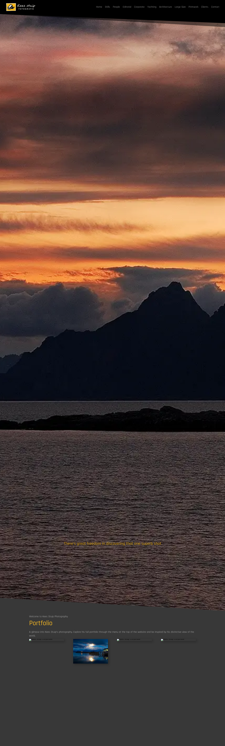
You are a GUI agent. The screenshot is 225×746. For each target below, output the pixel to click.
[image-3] (90, 662)
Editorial (127, 7)
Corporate (139, 7)
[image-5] (172, 639)
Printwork (193, 7)
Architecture (165, 7)
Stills (107, 7)
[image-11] (128, 639)
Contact (215, 7)
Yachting (151, 7)
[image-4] (40, 639)
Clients (204, 7)
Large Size (180, 7)
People (116, 7)
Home (99, 7)
